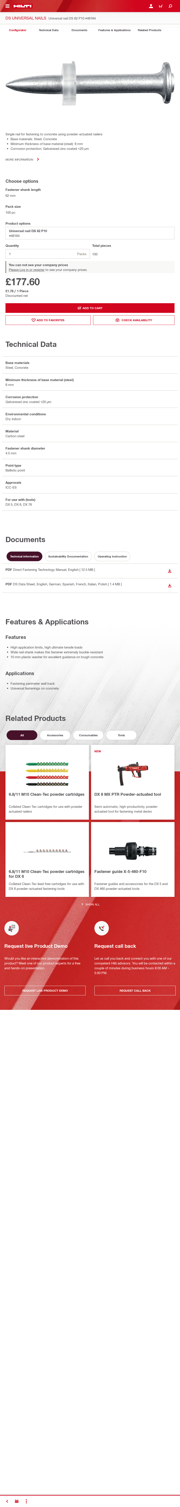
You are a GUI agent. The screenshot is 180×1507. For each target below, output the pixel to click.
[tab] (17, 30)
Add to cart (93, 308)
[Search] (170, 6)
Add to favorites (50, 320)
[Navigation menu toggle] (7, 6)
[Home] (22, 6)
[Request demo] (17, 1501)
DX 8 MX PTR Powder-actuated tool (127, 794)
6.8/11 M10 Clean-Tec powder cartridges (47, 794)
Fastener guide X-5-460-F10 (120, 871)
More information (19, 159)
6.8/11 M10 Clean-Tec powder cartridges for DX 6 (47, 874)
